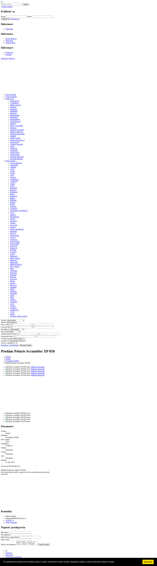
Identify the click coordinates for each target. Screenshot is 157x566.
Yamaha (14, 310)
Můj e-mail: (5, 540)
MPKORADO (16, 264)
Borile (13, 202)
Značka (3, 320)
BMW (13, 200)
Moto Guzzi (15, 258)
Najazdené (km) (7, 336)
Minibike (14, 111)
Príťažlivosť (5, 329)
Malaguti (13, 256)
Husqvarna (14, 235)
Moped (13, 113)
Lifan (12, 254)
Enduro (13, 109)
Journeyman (15, 242)
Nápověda (9, 29)
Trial (12, 146)
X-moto (13, 308)
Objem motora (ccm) (8, 334)
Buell (12, 204)
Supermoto (14, 142)
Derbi (12, 219)
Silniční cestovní (17, 130)
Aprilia (13, 182)
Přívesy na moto (16, 126)
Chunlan (13, 209)
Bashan (13, 190)
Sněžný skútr (15, 138)
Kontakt (8, 55)
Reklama (9, 553)
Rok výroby (5, 325)
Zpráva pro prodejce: (9, 544)
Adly (12, 169)
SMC (12, 289)
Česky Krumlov (11, 522)
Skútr (13, 136)
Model (3, 322)
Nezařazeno (15, 122)
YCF (12, 312)
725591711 (10, 520)
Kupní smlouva (11, 39)
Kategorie (4, 58)
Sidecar (13, 128)
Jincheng (13, 240)
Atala (12, 184)
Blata (12, 198)
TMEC (13, 300)
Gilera (13, 227)
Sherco (13, 285)
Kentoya (13, 248)
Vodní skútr (14, 153)
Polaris (13, 277)
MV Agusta (15, 267)
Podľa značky (11, 161)
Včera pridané (11, 97)
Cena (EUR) (5, 327)
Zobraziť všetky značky (18, 316)
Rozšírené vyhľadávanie (10, 345)
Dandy (13, 215)
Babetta (13, 188)
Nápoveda (9, 53)
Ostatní (13, 271)
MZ (12, 269)
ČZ (12, 213)
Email (3, 16)
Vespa (12, 306)
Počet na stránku (7, 343)
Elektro (13, 107)
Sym (12, 296)
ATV (12, 186)
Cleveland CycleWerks (19, 211)
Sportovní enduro (17, 140)
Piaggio (13, 275)
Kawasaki (14, 244)
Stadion (13, 291)
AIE (12, 175)
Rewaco (13, 279)
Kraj (2, 332)
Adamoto (14, 165)
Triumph (13, 302)
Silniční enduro (16, 132)
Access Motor (16, 163)
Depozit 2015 (10, 43)
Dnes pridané (11, 95)
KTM (13, 250)
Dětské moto (15, 105)
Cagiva (13, 206)
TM (12, 298)
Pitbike (13, 124)
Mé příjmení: (6, 535)
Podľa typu (10, 99)
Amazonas (14, 180)
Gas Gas (13, 225)
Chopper (14, 101)
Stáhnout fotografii (37, 367)
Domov (8, 357)
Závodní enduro (17, 157)
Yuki (12, 314)
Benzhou (14, 192)
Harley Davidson (16, 229)
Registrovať (15, 19)
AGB (12, 173)
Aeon (12, 171)
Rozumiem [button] (148, 562)
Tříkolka (13, 148)
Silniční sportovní (17, 134)
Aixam (13, 177)
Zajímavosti (15, 155)
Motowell (14, 262)
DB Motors (14, 217)
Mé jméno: (5, 532)
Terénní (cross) (16, 144)
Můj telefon (10, 537)
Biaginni (13, 196)
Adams (13, 167)
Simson (13, 287)
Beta (12, 194)
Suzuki (13, 293)
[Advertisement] (70, 76)
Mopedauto (14, 115)
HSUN (13, 233)
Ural (12, 304)
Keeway (13, 246)
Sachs (12, 283)
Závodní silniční (16, 159)
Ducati (13, 221)
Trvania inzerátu (7, 339)
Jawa (13, 238)
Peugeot (13, 273)
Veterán (13, 151)
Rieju (12, 281)
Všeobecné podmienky (14, 557)
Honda (13, 231)
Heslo (29, 16)
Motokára (14, 117)
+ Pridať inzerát (6, 7)
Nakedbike (15, 119)
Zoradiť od (5, 341)
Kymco (13, 252)
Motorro (13, 260)
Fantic (13, 223)
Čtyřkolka (14, 103)
